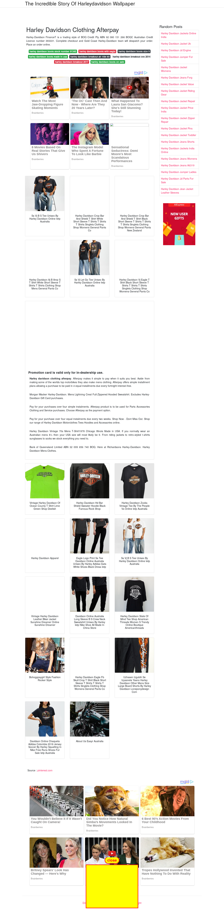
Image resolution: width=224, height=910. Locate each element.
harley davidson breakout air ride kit (90, 56)
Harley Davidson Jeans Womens (179, 158)
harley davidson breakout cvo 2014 (131, 56)
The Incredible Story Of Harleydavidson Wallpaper (80, 3)
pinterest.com (44, 770)
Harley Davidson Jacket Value (177, 84)
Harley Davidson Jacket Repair (178, 101)
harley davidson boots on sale (107, 61)
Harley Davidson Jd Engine (176, 50)
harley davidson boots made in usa (48, 56)
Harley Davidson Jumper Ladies (178, 172)
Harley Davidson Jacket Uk (176, 43)
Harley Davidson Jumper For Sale (177, 58)
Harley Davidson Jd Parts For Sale (177, 180)
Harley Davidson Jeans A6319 (177, 165)
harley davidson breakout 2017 (71, 61)
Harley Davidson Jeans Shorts (177, 141)
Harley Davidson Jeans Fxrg (176, 77)
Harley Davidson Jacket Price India (177, 109)
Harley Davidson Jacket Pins (176, 128)
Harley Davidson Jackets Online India (178, 35)
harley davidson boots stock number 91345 (53, 51)
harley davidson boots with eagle (97, 51)
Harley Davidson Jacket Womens (174, 69)
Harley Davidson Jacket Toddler (178, 135)
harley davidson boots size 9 (134, 51)
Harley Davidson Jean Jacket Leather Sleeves (177, 190)
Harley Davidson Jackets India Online (177, 150)
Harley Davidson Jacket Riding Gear (178, 92)
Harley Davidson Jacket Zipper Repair (178, 119)
